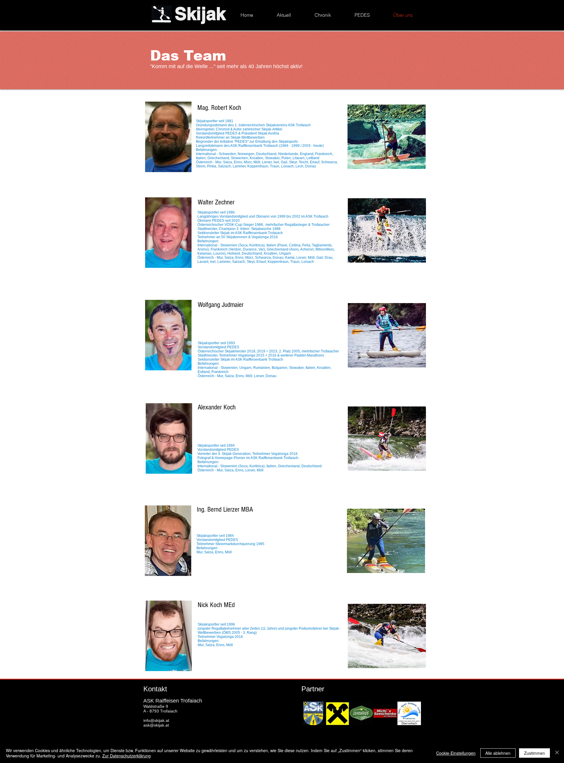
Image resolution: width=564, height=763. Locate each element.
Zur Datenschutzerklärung (126, 756)
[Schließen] (556, 753)
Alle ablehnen (498, 753)
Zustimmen (534, 753)
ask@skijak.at (156, 725)
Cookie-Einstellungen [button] (456, 753)
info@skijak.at (156, 720)
